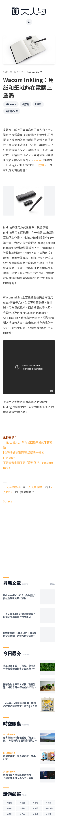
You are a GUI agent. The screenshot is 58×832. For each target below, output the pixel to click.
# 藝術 (22, 808)
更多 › (52, 584)
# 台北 (9, 802)
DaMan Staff (34, 72)
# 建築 (35, 808)
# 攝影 (48, 802)
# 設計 (9, 814)
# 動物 (35, 802)
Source (7, 501)
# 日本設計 (49, 808)
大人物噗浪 (13, 487)
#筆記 (38, 104)
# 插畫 (22, 802)
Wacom (38, 160)
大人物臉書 (35, 487)
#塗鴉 (25, 104)
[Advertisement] (29, 537)
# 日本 (22, 814)
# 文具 (35, 814)
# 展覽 (9, 808)
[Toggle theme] (29, 22)
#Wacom (11, 104)
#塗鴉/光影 (12, 111)
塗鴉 (41, 165)
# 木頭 (48, 814)
